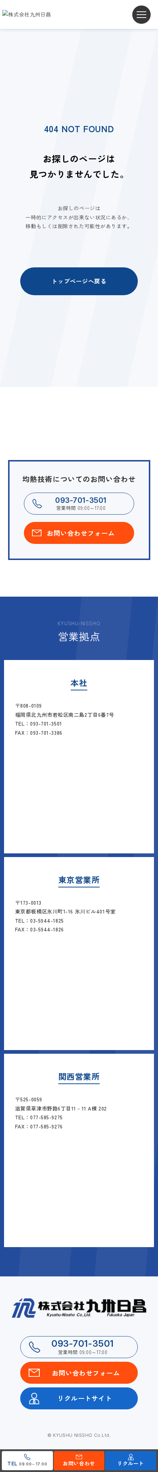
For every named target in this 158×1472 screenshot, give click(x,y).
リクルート (130, 1463)
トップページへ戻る (78, 281)
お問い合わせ (79, 1463)
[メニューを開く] (141, 14)
